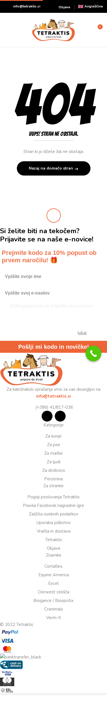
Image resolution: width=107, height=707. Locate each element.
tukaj (82, 332)
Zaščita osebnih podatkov (53, 514)
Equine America (54, 575)
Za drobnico (53, 470)
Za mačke (53, 453)
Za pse (53, 445)
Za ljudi (53, 462)
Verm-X (53, 618)
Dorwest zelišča (53, 592)
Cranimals (53, 609)
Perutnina (53, 479)
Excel (53, 583)
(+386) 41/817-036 (53, 407)
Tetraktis (53, 540)
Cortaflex (53, 566)
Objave (64, 7)
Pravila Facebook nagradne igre (53, 505)
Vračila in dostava (53, 531)
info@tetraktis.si (26, 6)
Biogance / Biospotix (53, 600)
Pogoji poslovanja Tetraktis (53, 497)
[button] (97, 29)
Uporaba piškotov (54, 522)
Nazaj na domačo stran (51, 168)
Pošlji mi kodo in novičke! (53, 347)
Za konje (53, 436)
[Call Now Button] (93, 353)
